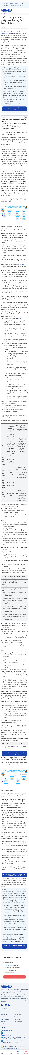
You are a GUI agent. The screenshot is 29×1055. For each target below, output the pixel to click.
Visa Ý (15, 1024)
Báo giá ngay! (14, 977)
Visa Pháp (3, 1021)
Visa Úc (2, 1024)
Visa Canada (17, 1012)
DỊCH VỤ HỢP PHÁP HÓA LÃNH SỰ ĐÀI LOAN (14, 108)
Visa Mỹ (16, 1016)
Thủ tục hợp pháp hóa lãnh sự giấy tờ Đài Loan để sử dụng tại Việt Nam (14, 127)
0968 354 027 (16, 1)
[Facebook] (2, 1005)
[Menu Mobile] (27, 10)
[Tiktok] (6, 1005)
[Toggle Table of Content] (24, 117)
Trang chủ (3, 13)
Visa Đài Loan (4, 1014)
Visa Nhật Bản (17, 1019)
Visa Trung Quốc (18, 1021)
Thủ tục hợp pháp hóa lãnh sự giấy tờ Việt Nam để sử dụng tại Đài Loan (14, 124)
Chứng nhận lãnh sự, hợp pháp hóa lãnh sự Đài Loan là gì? (14, 120)
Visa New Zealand (5, 1019)
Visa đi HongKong (5, 1016)
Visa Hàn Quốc (17, 1014)
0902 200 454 (7, 1)
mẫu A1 (21, 318)
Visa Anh (3, 1012)
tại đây (21, 264)
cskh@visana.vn (7, 1035)
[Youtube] (9, 1005)
